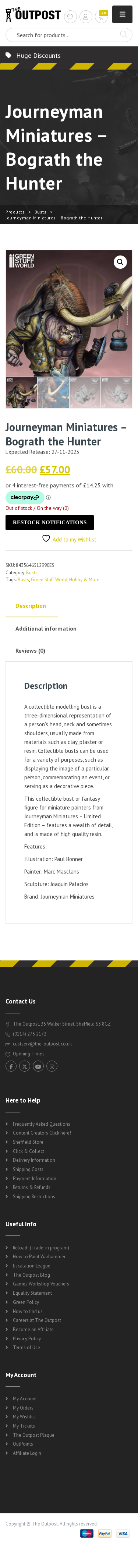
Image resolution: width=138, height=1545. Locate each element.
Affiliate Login (27, 1453)
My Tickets (24, 1426)
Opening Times (28, 1054)
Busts (41, 212)
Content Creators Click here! (42, 1133)
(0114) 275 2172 (29, 1034)
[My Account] (85, 17)
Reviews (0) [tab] (30, 650)
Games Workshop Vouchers (41, 1284)
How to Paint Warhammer (39, 1256)
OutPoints (23, 1444)
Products (15, 212)
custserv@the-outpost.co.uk (42, 1044)
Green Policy (26, 1302)
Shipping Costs (28, 1169)
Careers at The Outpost (37, 1320)
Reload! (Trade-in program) (41, 1248)
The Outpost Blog (31, 1275)
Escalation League (31, 1266)
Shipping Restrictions (34, 1196)
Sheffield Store (28, 1142)
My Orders (23, 1408)
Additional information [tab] (46, 628)
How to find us (28, 1311)
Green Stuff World (49, 579)
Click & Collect (28, 1151)
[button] (120, 262)
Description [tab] (30, 605)
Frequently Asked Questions (41, 1124)
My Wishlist (24, 1417)
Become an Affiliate (33, 1329)
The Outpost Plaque (33, 1435)
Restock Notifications (49, 522)
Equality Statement (32, 1293)
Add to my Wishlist (74, 539)
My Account (25, 1399)
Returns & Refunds (31, 1187)
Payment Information (34, 1178)
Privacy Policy (27, 1339)
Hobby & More (84, 579)
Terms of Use (26, 1347)
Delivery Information (34, 1160)
